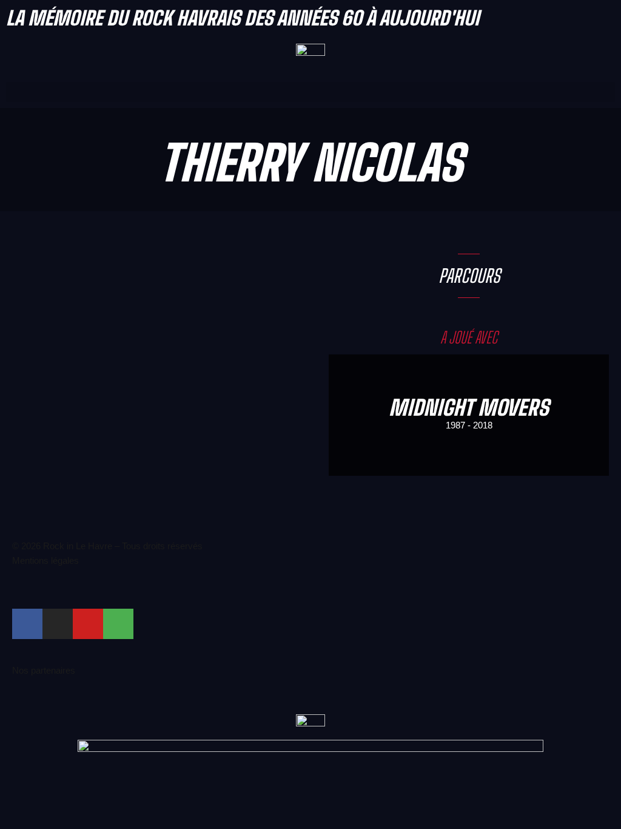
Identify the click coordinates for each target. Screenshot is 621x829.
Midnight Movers (469, 407)
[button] (310, 92)
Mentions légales (45, 560)
